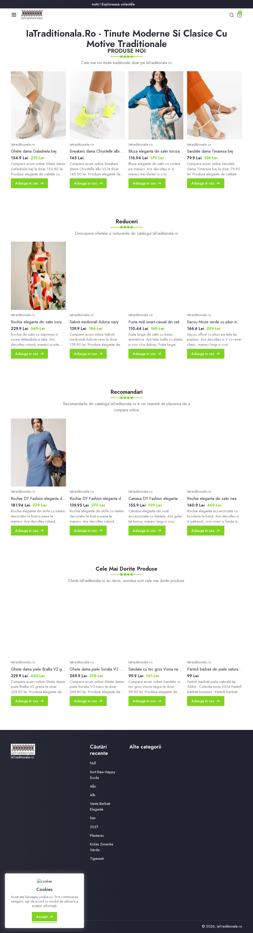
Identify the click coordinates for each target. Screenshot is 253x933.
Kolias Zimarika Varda (101, 847)
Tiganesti (97, 858)
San (93, 818)
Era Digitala (94, 926)
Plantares (97, 835)
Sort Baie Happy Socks (102, 774)
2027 (94, 827)
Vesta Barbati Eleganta (100, 806)
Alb (92, 795)
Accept (41, 916)
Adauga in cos (26, 183)
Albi (93, 786)
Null (93, 763)
